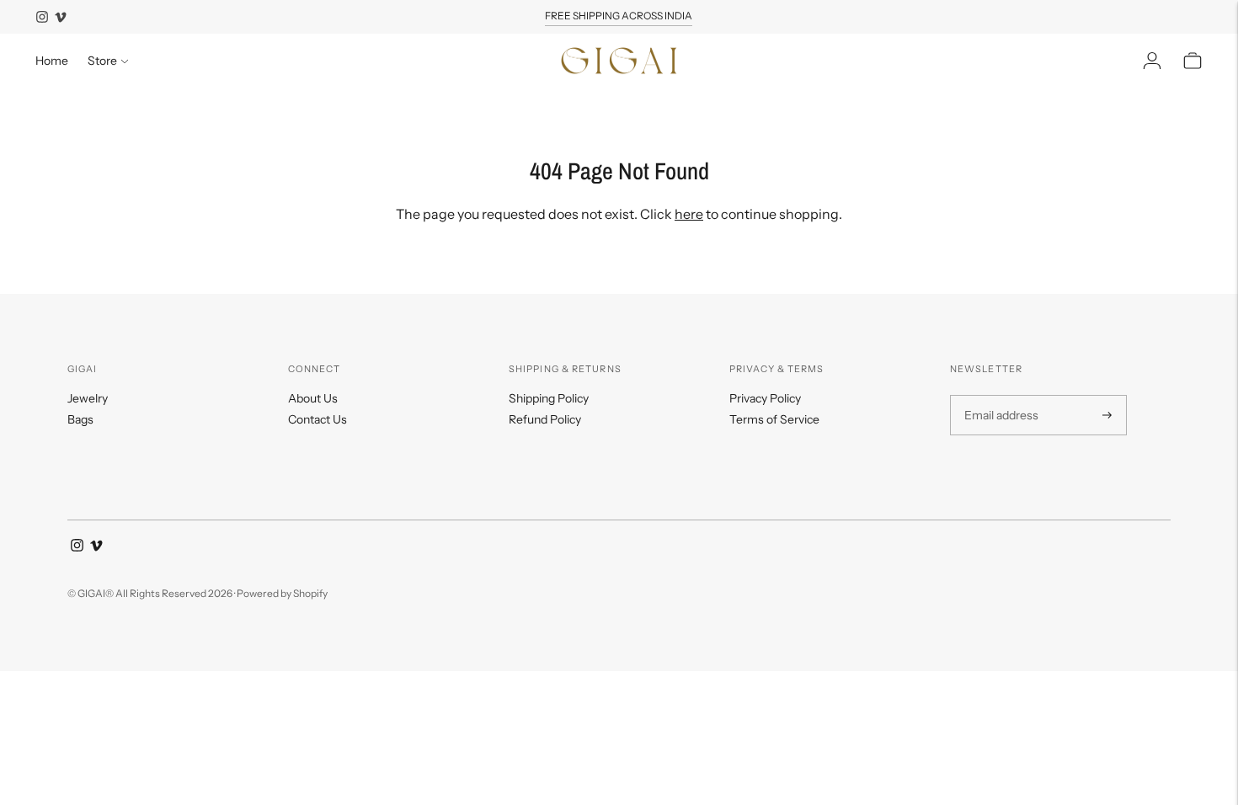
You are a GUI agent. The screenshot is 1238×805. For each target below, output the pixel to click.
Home (51, 60)
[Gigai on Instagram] (42, 17)
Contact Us (317, 419)
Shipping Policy (549, 398)
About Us (313, 398)
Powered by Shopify (282, 593)
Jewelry (87, 398)
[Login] (1152, 60)
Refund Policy (545, 419)
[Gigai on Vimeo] (61, 17)
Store (102, 60)
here (689, 213)
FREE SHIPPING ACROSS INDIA (618, 15)
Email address (999, 395)
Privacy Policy (765, 398)
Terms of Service (774, 419)
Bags (80, 419)
